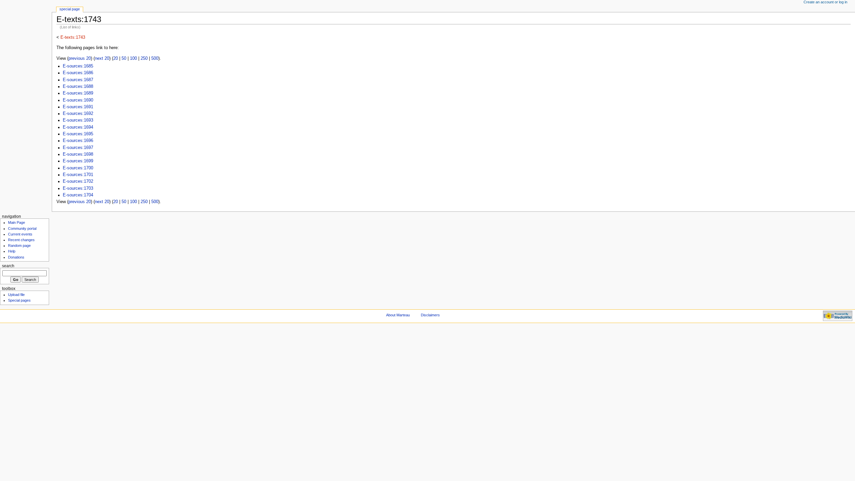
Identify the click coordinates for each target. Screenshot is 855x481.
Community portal (22, 228)
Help (11, 251)
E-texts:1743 (72, 37)
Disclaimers (430, 315)
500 (154, 58)
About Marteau (398, 315)
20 (115, 58)
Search (8, 266)
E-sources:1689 (78, 93)
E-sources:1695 (78, 134)
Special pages (19, 300)
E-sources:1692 (78, 113)
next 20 (102, 58)
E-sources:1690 (78, 100)
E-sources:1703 (78, 188)
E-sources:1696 (78, 140)
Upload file (16, 295)
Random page (19, 246)
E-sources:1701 (78, 174)
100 (133, 58)
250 (144, 58)
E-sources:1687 (78, 79)
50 (124, 58)
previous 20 (79, 58)
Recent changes (21, 240)
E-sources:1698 (78, 154)
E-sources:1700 (78, 168)
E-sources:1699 (78, 161)
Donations (16, 257)
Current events (20, 234)
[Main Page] (26, 26)
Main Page (16, 222)
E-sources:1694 (78, 127)
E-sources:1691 (78, 107)
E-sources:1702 (78, 181)
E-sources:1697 (78, 147)
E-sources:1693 (78, 120)
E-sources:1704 (78, 195)
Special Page (69, 9)
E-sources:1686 (78, 72)
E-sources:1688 (78, 86)
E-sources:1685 (78, 66)
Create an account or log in (825, 2)
